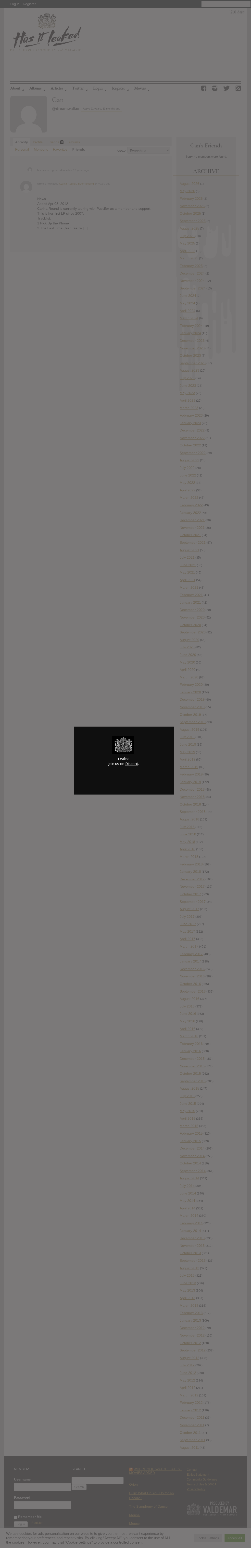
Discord (131, 763)
